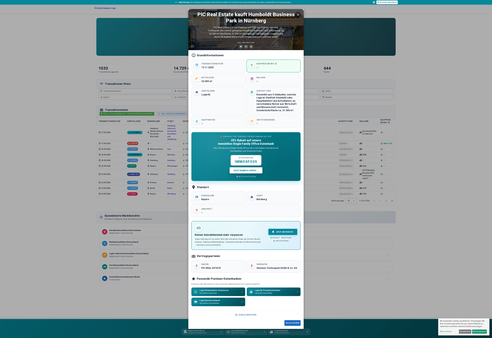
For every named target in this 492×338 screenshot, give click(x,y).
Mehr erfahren (446, 331)
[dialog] (463, 326)
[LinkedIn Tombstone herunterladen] (251, 47)
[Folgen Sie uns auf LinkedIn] (374, 2)
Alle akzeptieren (479, 331)
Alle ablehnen (465, 331)
